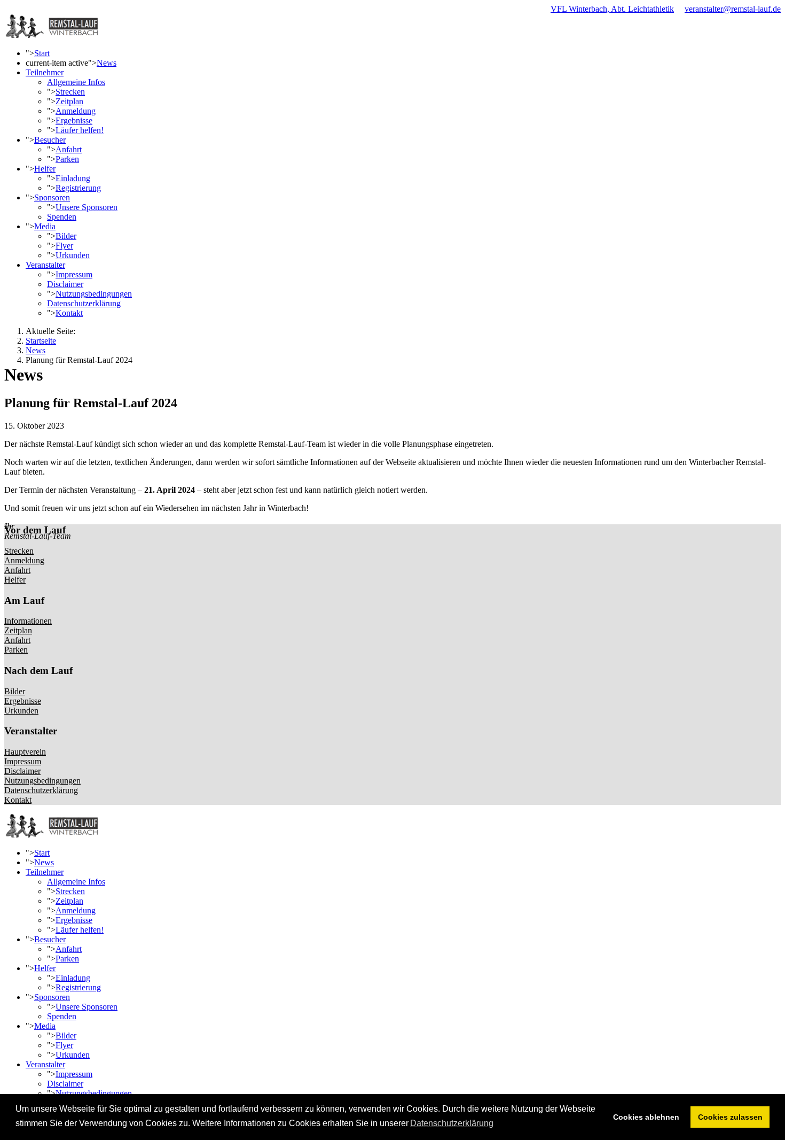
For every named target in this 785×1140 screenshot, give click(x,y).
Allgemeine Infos (76, 82)
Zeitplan (69, 101)
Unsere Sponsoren (86, 207)
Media (45, 226)
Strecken (70, 91)
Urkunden (73, 255)
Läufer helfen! (80, 130)
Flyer (64, 245)
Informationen (28, 620)
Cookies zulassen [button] (730, 1117)
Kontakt (69, 312)
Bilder (66, 236)
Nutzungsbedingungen (94, 293)
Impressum (74, 274)
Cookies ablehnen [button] (646, 1117)
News (106, 62)
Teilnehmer (45, 72)
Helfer (45, 168)
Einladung (73, 178)
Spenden (61, 216)
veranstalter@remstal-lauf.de (733, 8)
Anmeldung (76, 110)
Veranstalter (45, 264)
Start (42, 53)
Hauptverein (25, 751)
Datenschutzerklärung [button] (451, 1123)
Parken (67, 159)
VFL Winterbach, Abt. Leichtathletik (612, 8)
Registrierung (78, 187)
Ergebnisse (74, 120)
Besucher (50, 139)
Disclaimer (65, 284)
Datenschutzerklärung (84, 303)
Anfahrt (69, 149)
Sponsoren (52, 197)
